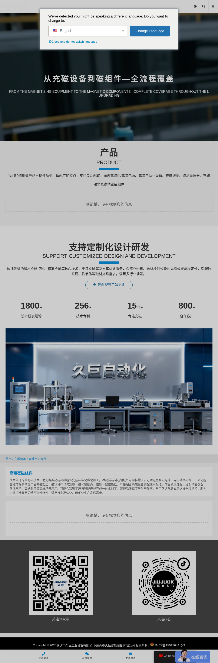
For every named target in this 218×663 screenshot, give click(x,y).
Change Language (150, 31)
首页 (8, 459)
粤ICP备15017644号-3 (169, 645)
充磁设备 (20, 459)
